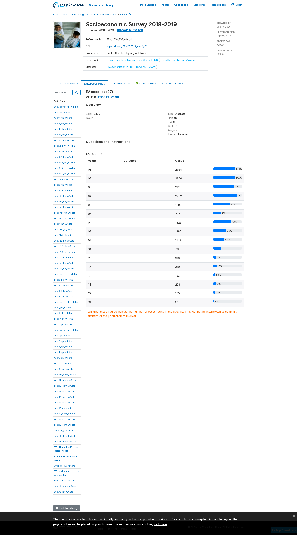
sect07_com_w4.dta (64, 413)
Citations (199, 4)
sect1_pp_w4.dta (63, 335)
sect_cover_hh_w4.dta (66, 106)
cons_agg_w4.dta (63, 430)
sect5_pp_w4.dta (63, 357)
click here (160, 524)
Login (239, 4)
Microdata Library (101, 5)
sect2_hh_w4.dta (63, 117)
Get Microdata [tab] (147, 83)
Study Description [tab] (67, 83)
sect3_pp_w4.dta (63, 346)
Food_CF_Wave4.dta (64, 480)
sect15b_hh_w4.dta (64, 268)
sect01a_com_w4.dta (65, 374)
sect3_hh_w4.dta (63, 123)
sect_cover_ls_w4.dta (65, 274)
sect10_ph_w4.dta (63, 318)
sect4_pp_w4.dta (63, 352)
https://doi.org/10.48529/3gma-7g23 (127, 46)
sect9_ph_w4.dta (63, 313)
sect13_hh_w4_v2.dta (65, 436)
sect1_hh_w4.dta (63, 112)
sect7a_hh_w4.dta (63, 179)
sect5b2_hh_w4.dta (64, 145)
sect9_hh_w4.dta (63, 190)
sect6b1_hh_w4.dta (64, 157)
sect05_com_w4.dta (64, 402)
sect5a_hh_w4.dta (63, 134)
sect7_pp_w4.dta (63, 363)
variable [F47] (127, 14)
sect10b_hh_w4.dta (64, 201)
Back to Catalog (67, 508)
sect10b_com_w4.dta (65, 441)
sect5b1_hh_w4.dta (64, 140)
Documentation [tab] (120, 83)
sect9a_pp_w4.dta (63, 369)
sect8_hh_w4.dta (63, 184)
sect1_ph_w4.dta (63, 307)
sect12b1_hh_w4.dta (64, 246)
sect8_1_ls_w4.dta (63, 279)
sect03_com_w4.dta (64, 391)
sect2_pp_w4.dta (63, 341)
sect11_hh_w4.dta (63, 223)
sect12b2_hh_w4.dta (65, 251)
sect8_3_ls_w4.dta (63, 291)
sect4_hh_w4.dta (63, 129)
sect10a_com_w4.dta (65, 486)
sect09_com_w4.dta (64, 424)
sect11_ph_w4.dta (63, 324)
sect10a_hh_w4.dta (64, 196)
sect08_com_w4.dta (64, 419)
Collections (181, 4)
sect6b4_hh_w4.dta (64, 173)
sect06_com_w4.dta (64, 408)
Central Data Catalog (73, 14)
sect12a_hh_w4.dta (64, 240)
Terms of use (218, 4)
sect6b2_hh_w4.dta (64, 162)
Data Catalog (148, 4)
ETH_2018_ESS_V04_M (105, 14)
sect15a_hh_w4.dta (64, 262)
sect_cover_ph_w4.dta (66, 302)
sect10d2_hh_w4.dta (65, 218)
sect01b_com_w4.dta (65, 380)
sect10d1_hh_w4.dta (64, 212)
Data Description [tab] (94, 84)
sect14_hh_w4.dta (63, 257)
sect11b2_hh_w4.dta (64, 235)
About (165, 4)
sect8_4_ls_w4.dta (63, 296)
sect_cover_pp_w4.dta (66, 330)
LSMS (89, 14)
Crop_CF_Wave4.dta (64, 465)
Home (56, 14)
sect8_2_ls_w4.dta (63, 285)
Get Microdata (131, 30)
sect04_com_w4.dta (64, 396)
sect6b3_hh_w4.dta (64, 168)
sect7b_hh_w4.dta (63, 491)
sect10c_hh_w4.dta (64, 207)
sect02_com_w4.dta (64, 385)
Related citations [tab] (172, 83)
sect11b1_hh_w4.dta (64, 229)
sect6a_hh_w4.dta (63, 151)
